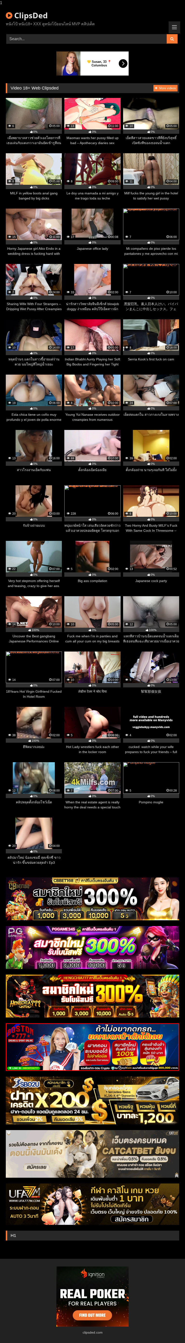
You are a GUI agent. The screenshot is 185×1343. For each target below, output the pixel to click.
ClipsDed (30, 15)
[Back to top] (170, 1329)
